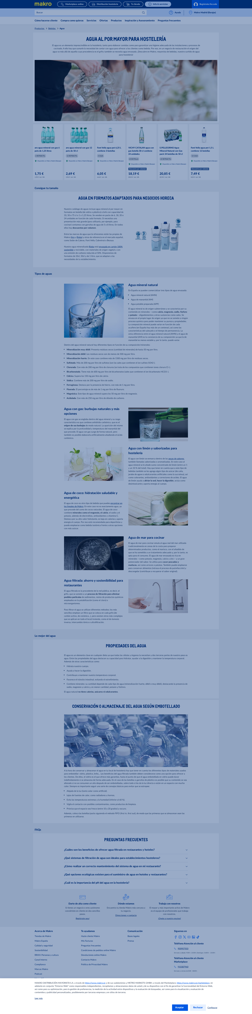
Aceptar (180, 1007)
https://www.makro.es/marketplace (193, 983)
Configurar (212, 1008)
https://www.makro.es (95, 983)
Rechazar (198, 1007)
